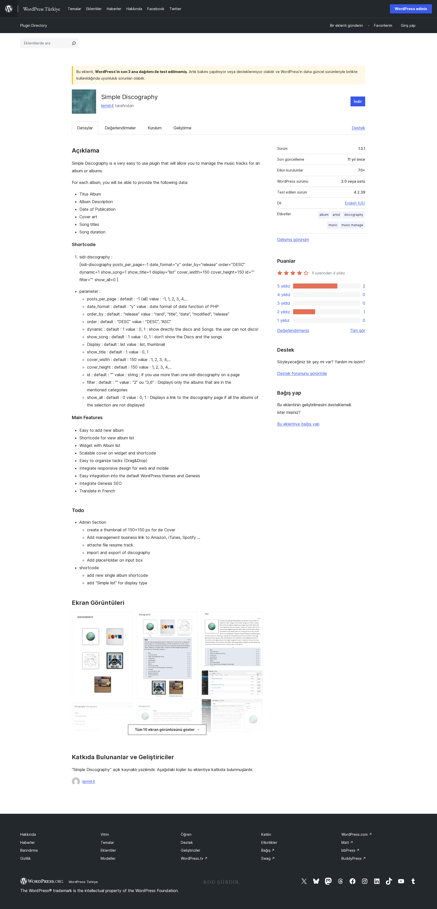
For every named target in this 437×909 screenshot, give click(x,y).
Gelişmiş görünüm (293, 239)
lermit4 (107, 105)
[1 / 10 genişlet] (125, 618)
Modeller (108, 858)
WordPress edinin (411, 9)
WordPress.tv (194, 858)
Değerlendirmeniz (293, 330)
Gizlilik (25, 858)
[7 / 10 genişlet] (255, 677)
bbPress (350, 850)
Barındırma (29, 850)
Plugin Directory (33, 25)
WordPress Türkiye (83, 882)
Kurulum (155, 127)
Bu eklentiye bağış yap (298, 423)
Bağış (268, 850)
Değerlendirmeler (120, 127)
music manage (352, 225)
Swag (268, 858)
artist (336, 215)
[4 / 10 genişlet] (190, 709)
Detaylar (85, 127)
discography (353, 215)
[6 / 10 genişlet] (255, 618)
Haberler (27, 842)
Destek (358, 127)
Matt (347, 842)
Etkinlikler (269, 842)
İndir (358, 101)
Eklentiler (108, 850)
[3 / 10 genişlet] (190, 618)
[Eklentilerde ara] (74, 43)
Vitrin (105, 834)
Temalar (107, 842)
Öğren (186, 834)
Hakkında (28, 834)
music (333, 225)
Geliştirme (182, 127)
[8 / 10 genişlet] (255, 705)
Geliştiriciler (190, 850)
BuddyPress (353, 858)
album (324, 215)
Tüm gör (357, 330)
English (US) (355, 203)
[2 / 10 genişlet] (125, 709)
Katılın (266, 834)
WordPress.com (356, 834)
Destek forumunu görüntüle (302, 373)
